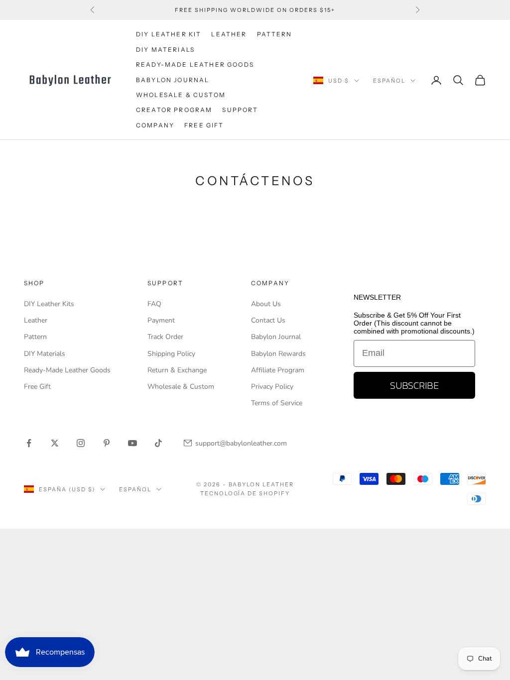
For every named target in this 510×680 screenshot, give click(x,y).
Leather (35, 320)
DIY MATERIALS (165, 49)
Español (389, 80)
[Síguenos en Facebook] (29, 443)
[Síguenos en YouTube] (132, 443)
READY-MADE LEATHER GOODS (195, 64)
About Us (266, 304)
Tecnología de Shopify (245, 493)
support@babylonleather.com (241, 443)
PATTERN (274, 34)
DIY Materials (44, 353)
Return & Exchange (177, 370)
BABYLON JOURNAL (172, 80)
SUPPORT (240, 109)
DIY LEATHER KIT (168, 34)
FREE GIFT (204, 125)
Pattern (35, 336)
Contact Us (268, 320)
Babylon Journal (276, 336)
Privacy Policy (272, 386)
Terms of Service (276, 403)
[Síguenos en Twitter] (55, 443)
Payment (161, 320)
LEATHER (229, 34)
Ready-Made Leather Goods (67, 370)
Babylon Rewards (278, 353)
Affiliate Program (277, 370)
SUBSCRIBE (414, 385)
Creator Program (174, 109)
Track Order (165, 336)
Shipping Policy (171, 353)
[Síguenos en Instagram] (81, 443)
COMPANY (155, 125)
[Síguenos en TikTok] (158, 443)
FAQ (154, 304)
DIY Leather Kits (49, 304)
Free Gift (37, 386)
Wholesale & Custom (181, 95)
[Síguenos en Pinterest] (107, 443)
